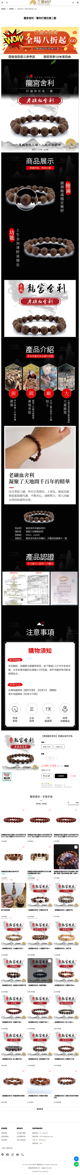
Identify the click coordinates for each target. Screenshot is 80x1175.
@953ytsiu (42, 1140)
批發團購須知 (21, 1136)
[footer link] (2, 1154)
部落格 (11, 9)
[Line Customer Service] (76, 1164)
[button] (2, 2)
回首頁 (3, 9)
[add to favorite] (23, 810)
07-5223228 (44, 1133)
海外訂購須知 (21, 1140)
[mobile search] (7, 2)
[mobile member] (73, 2)
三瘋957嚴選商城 (6, 1148)
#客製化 (3, 874)
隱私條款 (4, 1133)
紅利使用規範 (21, 1133)
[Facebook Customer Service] (76, 1158)
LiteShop (45, 1171)
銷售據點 (4, 1140)
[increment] (57, 758)
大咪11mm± (47, 747)
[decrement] (43, 758)
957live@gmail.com (46, 1136)
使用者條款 (5, 1136)
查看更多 (40, 1109)
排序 (77, 803)
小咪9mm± (59, 747)
